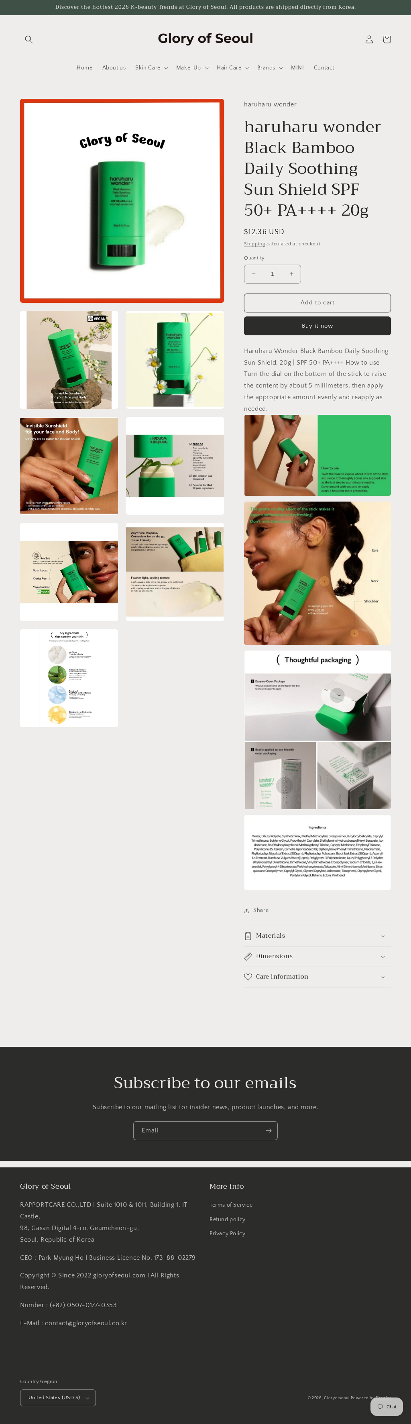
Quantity (254, 258)
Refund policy (228, 1219)
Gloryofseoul (336, 1398)
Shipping (254, 244)
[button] (29, 39)
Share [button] (261, 910)
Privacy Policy (227, 1233)
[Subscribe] (268, 1130)
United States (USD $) (54, 1397)
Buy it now (317, 325)
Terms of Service (231, 1205)
